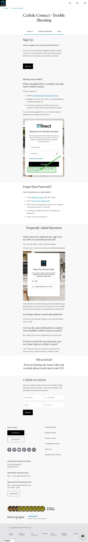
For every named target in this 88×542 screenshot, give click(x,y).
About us (48, 449)
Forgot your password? (41, 201)
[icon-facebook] (9, 450)
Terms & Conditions (22, 534)
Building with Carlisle (53, 454)
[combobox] (9, 540)
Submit (28, 412)
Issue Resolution (54, 534)
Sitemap (76, 533)
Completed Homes (52, 444)
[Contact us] (77, 3)
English (7, 540)
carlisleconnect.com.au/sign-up (45, 95)
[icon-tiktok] (24, 450)
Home (6, 8)
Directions (13, 493)
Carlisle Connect (17, 8)
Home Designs (50, 427)
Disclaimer (45, 533)
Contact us (16, 433)
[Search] (70, 3)
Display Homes (50, 433)
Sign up (28, 66)
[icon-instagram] (14, 450)
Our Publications (34, 534)
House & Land (50, 438)
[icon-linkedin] (29, 450)
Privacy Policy (11, 534)
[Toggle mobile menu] (85, 3)
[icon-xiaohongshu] (34, 450)
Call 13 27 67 (16, 440)
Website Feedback (64, 534)
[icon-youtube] (19, 450)
